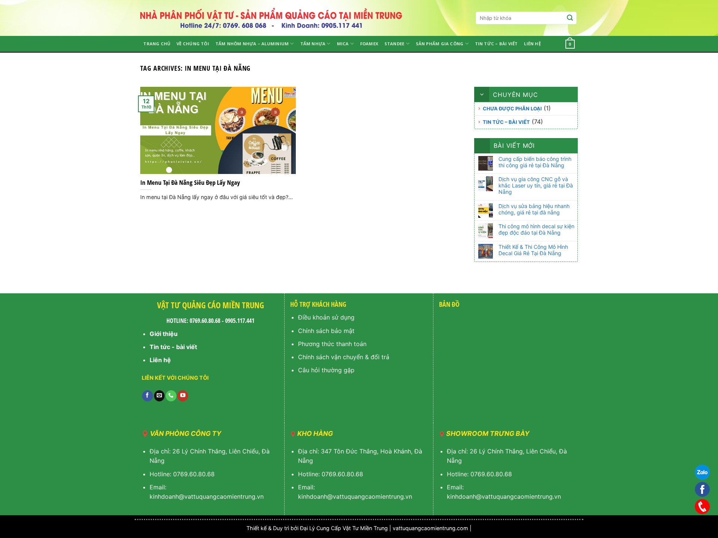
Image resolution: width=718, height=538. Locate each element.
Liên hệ (532, 43)
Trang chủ (156, 43)
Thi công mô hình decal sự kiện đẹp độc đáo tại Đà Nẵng (536, 229)
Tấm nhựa (313, 43)
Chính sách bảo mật (326, 330)
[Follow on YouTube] (182, 395)
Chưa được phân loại (512, 108)
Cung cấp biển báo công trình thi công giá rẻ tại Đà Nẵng (534, 162)
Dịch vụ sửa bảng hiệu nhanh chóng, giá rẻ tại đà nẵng (534, 209)
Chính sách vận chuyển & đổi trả (343, 357)
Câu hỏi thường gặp (326, 370)
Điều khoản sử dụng (326, 317)
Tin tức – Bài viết (496, 43)
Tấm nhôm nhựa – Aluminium (252, 43)
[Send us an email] (159, 395)
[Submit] (570, 18)
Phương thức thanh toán (332, 344)
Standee (394, 43)
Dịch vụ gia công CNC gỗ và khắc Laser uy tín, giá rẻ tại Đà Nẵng (535, 185)
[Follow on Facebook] (147, 395)
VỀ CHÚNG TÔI (193, 43)
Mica (343, 43)
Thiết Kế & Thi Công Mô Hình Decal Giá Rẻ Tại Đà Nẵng (533, 250)
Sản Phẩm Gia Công (440, 43)
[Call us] (171, 395)
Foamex (369, 43)
